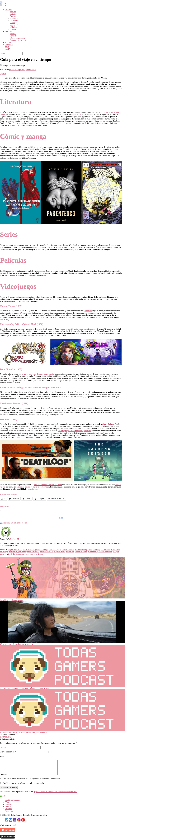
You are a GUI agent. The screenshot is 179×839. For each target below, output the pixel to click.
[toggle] (1, 1)
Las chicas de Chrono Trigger (11, 600)
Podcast (8, 42)
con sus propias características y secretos (74, 431)
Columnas (9, 45)
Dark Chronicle (68, 550)
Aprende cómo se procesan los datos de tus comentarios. (55, 792)
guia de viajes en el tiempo (28, 552)
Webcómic (14, 27)
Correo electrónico (8, 752)
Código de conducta (17, 38)
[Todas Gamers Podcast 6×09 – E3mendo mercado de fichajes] (62, 730)
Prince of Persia (81, 552)
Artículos (8, 10)
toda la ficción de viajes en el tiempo (48, 485)
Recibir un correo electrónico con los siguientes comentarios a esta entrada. (31, 779)
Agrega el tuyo (5, 737)
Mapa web (9, 811)
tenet (10, 554)
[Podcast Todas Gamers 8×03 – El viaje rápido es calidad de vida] (62, 686)
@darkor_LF (14, 539)
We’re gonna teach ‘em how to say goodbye (17, 644)
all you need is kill (15, 550)
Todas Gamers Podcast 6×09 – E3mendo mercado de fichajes (23, 732)
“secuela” (88, 311)
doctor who (105, 550)
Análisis (13, 12)
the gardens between (20, 554)
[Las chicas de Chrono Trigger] (62, 598)
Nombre (4, 747)
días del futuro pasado (83, 550)
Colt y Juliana (108, 424)
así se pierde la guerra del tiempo (35, 550)
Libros (12, 23)
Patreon (13, 16)
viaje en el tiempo (36, 554)
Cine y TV (14, 25)
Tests (7, 47)
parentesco (70, 552)
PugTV (8, 49)
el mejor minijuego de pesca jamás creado (38, 374)
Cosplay (13, 29)
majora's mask (59, 552)
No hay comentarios (28, 70)
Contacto (13, 36)
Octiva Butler (76, 114)
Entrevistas (14, 18)
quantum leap (93, 552)
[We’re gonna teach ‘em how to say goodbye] (62, 642)
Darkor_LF (14, 70)
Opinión (13, 14)
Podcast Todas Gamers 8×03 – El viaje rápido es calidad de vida (24, 688)
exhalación (13, 552)
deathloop (96, 550)
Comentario (5, 774)
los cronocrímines (46, 552)
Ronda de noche (105, 552)
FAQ (7, 802)
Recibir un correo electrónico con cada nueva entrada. (23, 783)
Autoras (13, 34)
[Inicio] (3, 3)
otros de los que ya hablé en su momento (33, 487)
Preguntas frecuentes (18, 40)
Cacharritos (14, 20)
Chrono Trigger (55, 550)
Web (2, 756)
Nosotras (8, 31)
